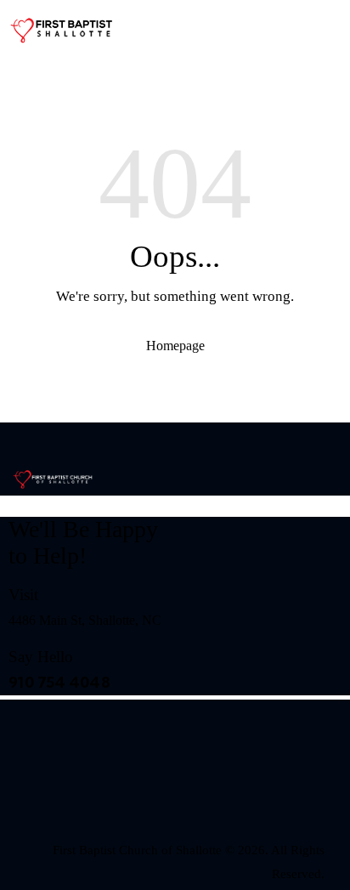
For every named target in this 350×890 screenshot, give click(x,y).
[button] (275, 68)
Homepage (175, 345)
